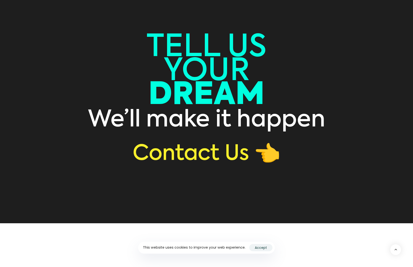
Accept (261, 247)
